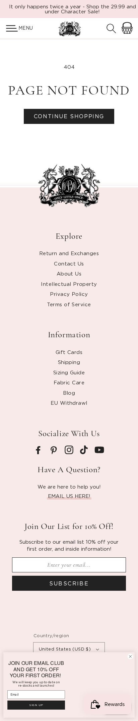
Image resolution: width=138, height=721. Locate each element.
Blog (69, 392)
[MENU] (9, 28)
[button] (9, 28)
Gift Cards (69, 352)
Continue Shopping (69, 116)
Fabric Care (69, 382)
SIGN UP (36, 704)
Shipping (69, 362)
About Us (69, 273)
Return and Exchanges (69, 253)
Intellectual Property (69, 284)
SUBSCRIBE (69, 583)
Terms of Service (69, 304)
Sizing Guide (69, 372)
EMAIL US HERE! (69, 496)
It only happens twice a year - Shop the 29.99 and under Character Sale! (72, 9)
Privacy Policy (69, 294)
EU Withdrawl (69, 402)
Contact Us (69, 263)
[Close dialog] (130, 657)
